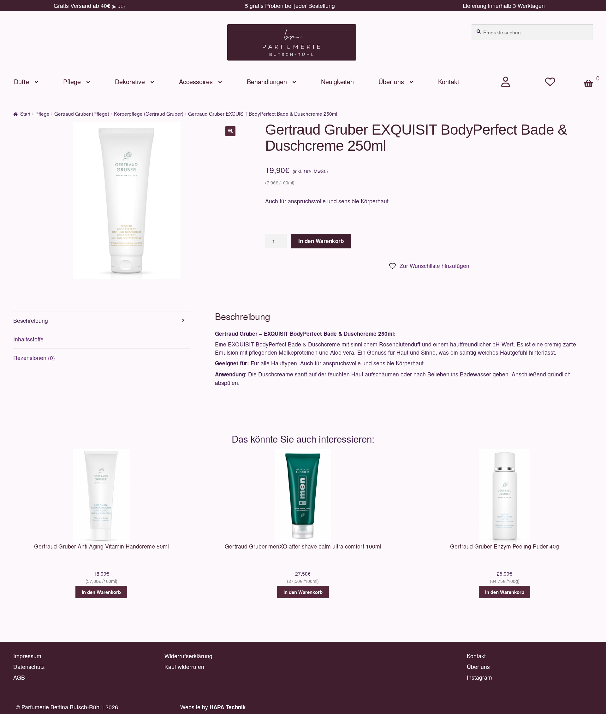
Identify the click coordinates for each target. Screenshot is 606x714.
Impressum (27, 656)
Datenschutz (29, 666)
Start (25, 113)
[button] (230, 131)
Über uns (391, 81)
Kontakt (448, 81)
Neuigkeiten (337, 81)
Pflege (72, 81)
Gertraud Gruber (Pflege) (81, 113)
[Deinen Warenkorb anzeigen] (591, 72)
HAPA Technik (228, 707)
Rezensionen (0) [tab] (34, 358)
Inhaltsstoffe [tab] (28, 339)
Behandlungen (267, 81)
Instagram (479, 677)
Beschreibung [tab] (30, 320)
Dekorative (130, 81)
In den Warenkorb (321, 241)
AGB (19, 677)
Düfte (21, 81)
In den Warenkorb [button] (101, 592)
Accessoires (196, 81)
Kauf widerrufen (184, 666)
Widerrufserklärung (188, 656)
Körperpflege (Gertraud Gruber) (148, 113)
